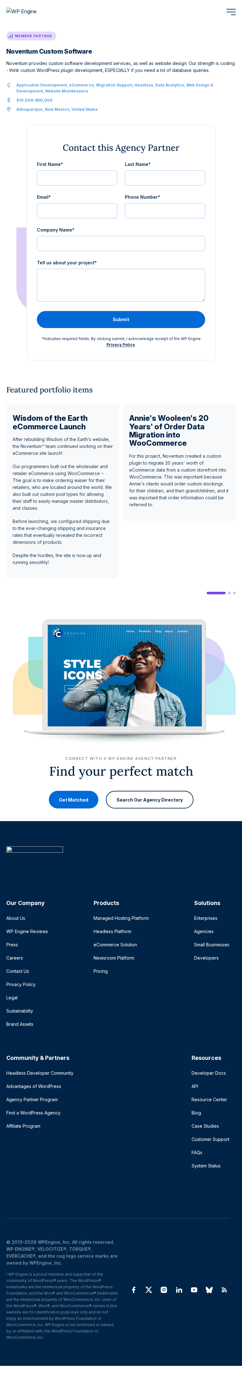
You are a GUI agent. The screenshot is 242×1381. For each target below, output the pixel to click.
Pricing (101, 971)
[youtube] (194, 1290)
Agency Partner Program (32, 1099)
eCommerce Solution (115, 944)
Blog (196, 1112)
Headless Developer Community (39, 1073)
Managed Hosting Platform (121, 918)
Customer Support (210, 1139)
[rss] (224, 1290)
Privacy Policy (121, 344)
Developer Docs (209, 1073)
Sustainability (19, 1011)
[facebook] (134, 1290)
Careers (14, 958)
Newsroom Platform (114, 958)
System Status (206, 1165)
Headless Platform (112, 931)
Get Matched (73, 799)
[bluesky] (209, 1290)
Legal (12, 997)
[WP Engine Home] (30, 12)
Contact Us (17, 971)
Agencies (204, 931)
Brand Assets (19, 1024)
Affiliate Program (23, 1126)
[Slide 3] (234, 593)
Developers (206, 958)
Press (12, 944)
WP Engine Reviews (27, 931)
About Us (15, 918)
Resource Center (209, 1099)
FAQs (197, 1152)
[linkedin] (179, 1290)
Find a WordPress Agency (33, 1112)
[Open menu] (231, 12)
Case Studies (205, 1126)
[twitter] (149, 1290)
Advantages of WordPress (33, 1086)
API (195, 1086)
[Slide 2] (229, 593)
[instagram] (164, 1290)
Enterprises (205, 918)
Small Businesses (211, 944)
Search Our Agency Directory (150, 799)
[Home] (117, 862)
